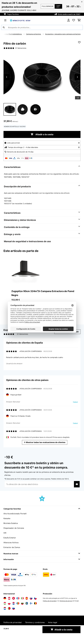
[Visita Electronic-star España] (26, 598)
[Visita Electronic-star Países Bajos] (5, 608)
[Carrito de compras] (79, 20)
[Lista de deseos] (73, 20)
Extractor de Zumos (12, 547)
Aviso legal (52, 622)
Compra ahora (58, 6)
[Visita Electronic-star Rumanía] (18, 603)
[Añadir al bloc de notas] (79, 42)
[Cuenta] (68, 20)
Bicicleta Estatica (11, 523)
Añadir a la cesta (44, 134)
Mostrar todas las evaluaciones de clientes (45, 442)
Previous (7, 77)
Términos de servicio (66, 601)
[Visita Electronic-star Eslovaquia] (31, 598)
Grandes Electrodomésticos (12, 34)
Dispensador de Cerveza (14, 528)
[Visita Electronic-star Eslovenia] (13, 608)
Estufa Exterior (10, 538)
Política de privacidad (49, 601)
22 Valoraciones (20, 48)
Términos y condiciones (35, 622)
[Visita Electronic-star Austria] (9, 598)
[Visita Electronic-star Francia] (18, 598)
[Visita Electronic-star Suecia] (26, 603)
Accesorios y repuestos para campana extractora (62, 34)
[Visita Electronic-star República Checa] (35, 598)
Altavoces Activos (11, 542)
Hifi (5, 533)
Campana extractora (33, 34)
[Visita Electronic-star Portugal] (9, 608)
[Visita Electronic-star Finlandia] (31, 603)
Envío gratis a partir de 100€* (69, 14)
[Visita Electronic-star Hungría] (5, 603)
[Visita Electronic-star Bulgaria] (22, 603)
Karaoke (7, 518)
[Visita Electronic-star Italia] (22, 598)
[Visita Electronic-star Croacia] (13, 603)
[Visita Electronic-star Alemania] (5, 598)
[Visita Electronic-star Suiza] (13, 598)
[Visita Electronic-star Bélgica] (35, 603)
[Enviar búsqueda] (4, 27)
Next (77, 77)
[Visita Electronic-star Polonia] (9, 603)
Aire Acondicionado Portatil (15, 513)
